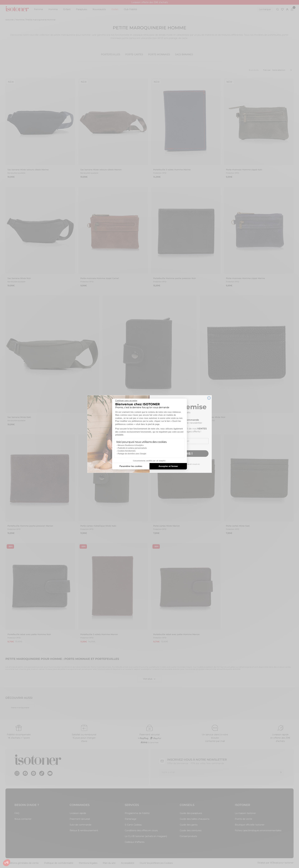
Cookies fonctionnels (126, 451)
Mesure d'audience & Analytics (131, 445)
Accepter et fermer (168, 466)
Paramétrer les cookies (130, 466)
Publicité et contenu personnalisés (132, 448)
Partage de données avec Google (132, 454)
